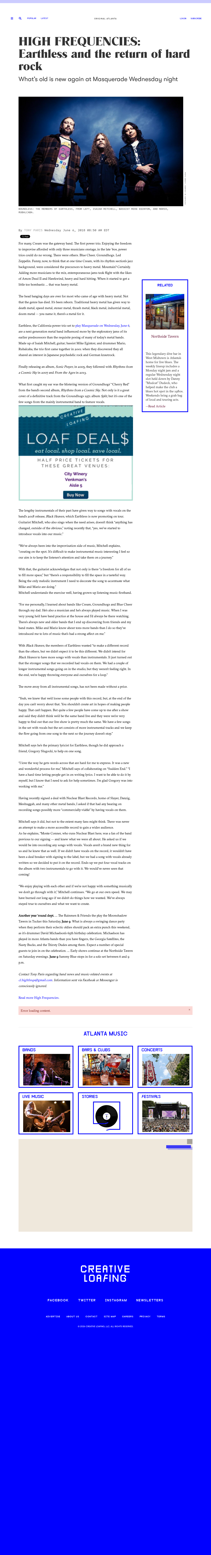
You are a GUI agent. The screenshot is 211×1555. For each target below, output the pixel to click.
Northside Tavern (165, 336)
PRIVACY (145, 1317)
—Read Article (155, 406)
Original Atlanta (105, 18)
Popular (31, 18)
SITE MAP (110, 1317)
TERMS (161, 1317)
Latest (44, 18)
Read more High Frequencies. (39, 998)
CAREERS (127, 1317)
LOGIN (183, 19)
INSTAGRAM (116, 1300)
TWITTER (87, 1300)
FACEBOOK (58, 1300)
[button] (189, 1141)
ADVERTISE (53, 1317)
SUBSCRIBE (196, 19)
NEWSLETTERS (149, 1300)
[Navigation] (10, 18)
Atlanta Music (106, 1034)
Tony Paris (33, 230)
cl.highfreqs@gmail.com (35, 980)
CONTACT (91, 1317)
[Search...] (20, 18)
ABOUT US (72, 1317)
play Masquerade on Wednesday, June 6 (102, 325)
